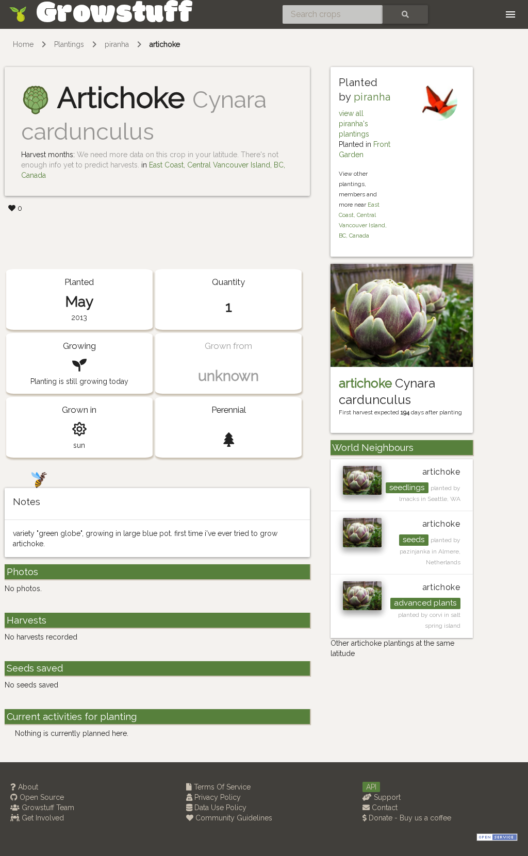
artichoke (165, 44)
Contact (384, 807)
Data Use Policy (219, 807)
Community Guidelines (232, 818)
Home (23, 44)
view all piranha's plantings (354, 123)
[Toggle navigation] (510, 14)
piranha (117, 44)
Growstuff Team (47, 807)
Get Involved (42, 818)
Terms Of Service (221, 787)
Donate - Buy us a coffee (409, 818)
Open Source (41, 797)
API (371, 787)
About (27, 787)
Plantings (69, 44)
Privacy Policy (216, 797)
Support (386, 797)
